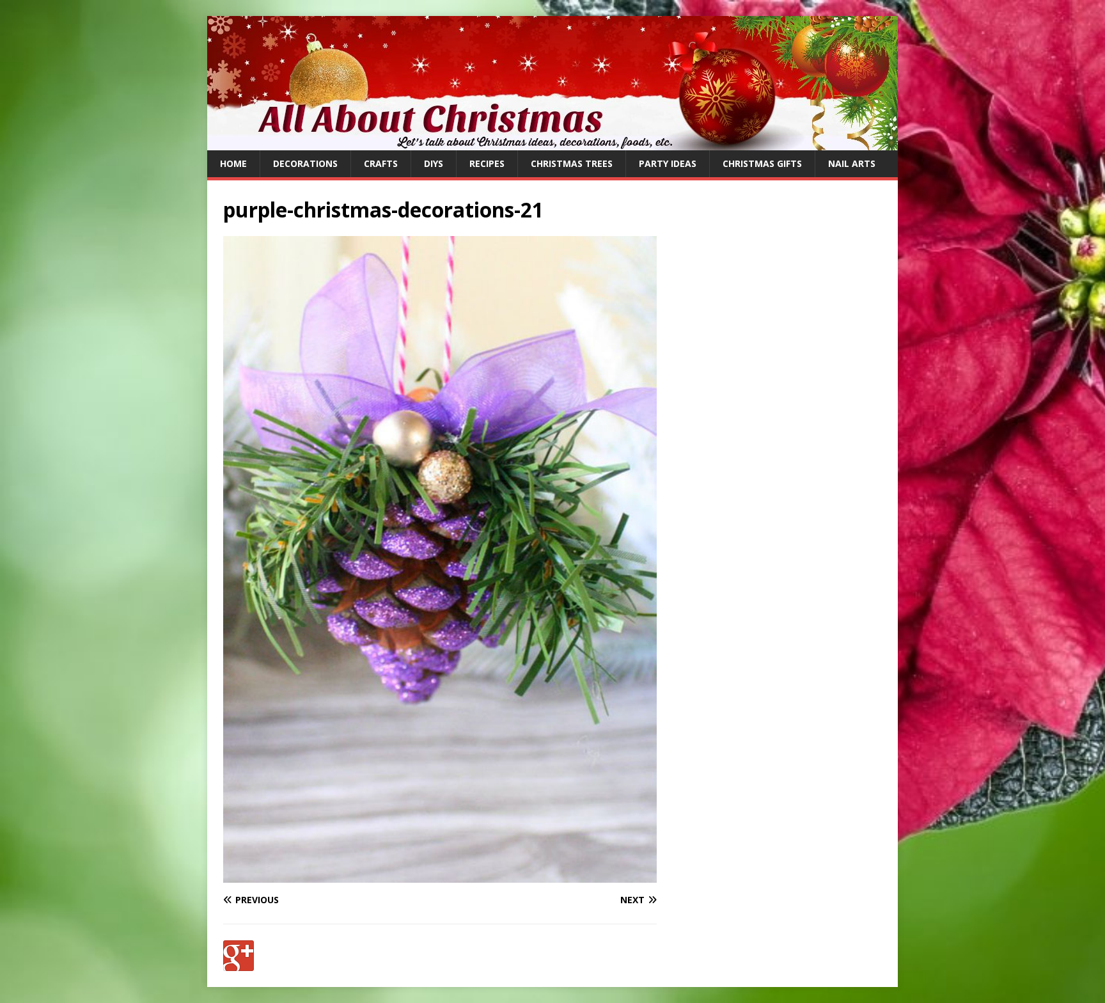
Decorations (305, 163)
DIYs (433, 163)
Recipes (487, 163)
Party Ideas (667, 163)
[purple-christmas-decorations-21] (440, 875)
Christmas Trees (572, 163)
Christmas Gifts (762, 163)
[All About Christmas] (552, 143)
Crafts (381, 163)
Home (233, 163)
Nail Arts (851, 163)
